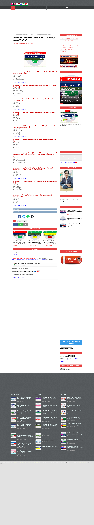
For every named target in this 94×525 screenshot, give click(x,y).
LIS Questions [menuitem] (24, 7)
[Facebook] (19, 217)
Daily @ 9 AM (63, 47)
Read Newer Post (16, 211)
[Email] (32, 217)
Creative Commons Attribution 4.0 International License (69, 360)
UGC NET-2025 (71, 49)
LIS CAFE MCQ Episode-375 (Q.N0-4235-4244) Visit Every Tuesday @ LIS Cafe (50, 399)
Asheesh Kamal (82, 462)
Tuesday (73, 156)
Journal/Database (64, 203)
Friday (75, 158)
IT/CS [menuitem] (44, 7)
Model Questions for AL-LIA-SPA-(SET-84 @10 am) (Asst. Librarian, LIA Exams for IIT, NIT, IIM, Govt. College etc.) (24, 444)
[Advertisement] (47, 21)
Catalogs (62, 201)
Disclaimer (38, 462)
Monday (67, 156)
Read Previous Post (17, 209)
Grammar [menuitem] (49, 7)
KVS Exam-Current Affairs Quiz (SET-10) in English (70, 91)
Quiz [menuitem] (17, 7)
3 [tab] (66, 103)
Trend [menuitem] (38, 7)
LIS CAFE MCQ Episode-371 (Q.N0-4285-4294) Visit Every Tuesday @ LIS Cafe (49, 426)
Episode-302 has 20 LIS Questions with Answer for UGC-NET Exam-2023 (74, 399)
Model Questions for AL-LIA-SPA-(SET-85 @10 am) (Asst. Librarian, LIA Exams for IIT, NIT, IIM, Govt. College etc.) (25, 436)
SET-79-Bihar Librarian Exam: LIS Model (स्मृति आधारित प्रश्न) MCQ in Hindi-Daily (24, 405)
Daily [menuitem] (78, 7)
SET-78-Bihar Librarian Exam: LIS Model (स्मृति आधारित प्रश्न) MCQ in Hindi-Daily (24, 412)
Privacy (28, 462)
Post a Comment (17, 254)
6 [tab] (74, 103)
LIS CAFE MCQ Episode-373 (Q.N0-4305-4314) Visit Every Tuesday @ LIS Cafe (50, 412)
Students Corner (75, 199)
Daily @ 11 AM (75, 38)
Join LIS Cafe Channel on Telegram (73, 342)
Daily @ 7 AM (71, 43)
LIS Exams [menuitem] (32, 7)
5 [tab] (71, 103)
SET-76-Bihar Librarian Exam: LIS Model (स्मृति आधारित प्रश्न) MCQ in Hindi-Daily (24, 426)
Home (14, 34)
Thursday (70, 158)
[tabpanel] (71, 89)
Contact (24, 462)
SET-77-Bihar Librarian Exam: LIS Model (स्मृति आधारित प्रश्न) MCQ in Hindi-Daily (24, 419)
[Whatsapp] (28, 217)
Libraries (73, 201)
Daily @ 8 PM (77, 45)
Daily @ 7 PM (63, 45)
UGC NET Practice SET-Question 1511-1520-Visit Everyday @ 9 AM (74, 418)
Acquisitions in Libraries (47, 434)
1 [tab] (61, 103)
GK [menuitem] (54, 7)
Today (62, 156)
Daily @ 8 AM (70, 45)
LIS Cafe (15, 462)
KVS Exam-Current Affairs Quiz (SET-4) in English (28, 264)
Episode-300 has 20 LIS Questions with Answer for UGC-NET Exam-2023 (74, 412)
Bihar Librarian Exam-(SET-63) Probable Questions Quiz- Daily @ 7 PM (74, 225)
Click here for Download (18, 277)
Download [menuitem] (60, 7)
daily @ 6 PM (63, 51)
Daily (62, 38)
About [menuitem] (72, 7)
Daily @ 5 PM (70, 40)
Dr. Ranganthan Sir (64, 199)
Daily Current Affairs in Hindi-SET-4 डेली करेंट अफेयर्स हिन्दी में (34, 243)
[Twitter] (23, 217)
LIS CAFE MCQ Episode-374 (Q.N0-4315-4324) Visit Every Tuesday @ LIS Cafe (50, 405)
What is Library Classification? (49, 440)
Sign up (73, 203)
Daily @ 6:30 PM (64, 43)
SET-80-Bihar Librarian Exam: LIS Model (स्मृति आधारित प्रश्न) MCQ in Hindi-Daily (24, 399)
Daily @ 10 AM (67, 38)
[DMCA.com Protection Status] (64, 357)
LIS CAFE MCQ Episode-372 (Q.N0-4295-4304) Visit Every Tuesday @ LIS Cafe (50, 419)
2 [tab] (64, 103)
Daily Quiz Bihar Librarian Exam (67, 162)
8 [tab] (79, 103)
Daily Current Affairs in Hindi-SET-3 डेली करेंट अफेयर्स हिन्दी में (49, 243)
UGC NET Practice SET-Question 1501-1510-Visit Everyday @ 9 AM (74, 424)
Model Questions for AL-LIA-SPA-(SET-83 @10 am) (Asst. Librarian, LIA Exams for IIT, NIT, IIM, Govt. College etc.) (25, 452)
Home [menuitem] (12, 7)
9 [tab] (81, 103)
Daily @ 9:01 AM (71, 47)
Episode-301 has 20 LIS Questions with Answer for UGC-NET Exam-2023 (74, 405)
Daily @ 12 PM (63, 40)
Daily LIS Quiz (63, 49)
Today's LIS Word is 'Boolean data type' (49, 447)
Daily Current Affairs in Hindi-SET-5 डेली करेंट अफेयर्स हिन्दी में (19, 243)
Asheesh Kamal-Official (19, 43)
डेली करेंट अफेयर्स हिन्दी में (20, 34)
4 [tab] (69, 103)
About (19, 462)
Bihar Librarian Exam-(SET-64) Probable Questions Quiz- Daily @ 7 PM (74, 218)
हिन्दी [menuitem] (67, 7)
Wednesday (63, 158)
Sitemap (33, 462)
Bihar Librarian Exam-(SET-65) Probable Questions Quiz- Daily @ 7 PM (74, 212)
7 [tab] (76, 103)
